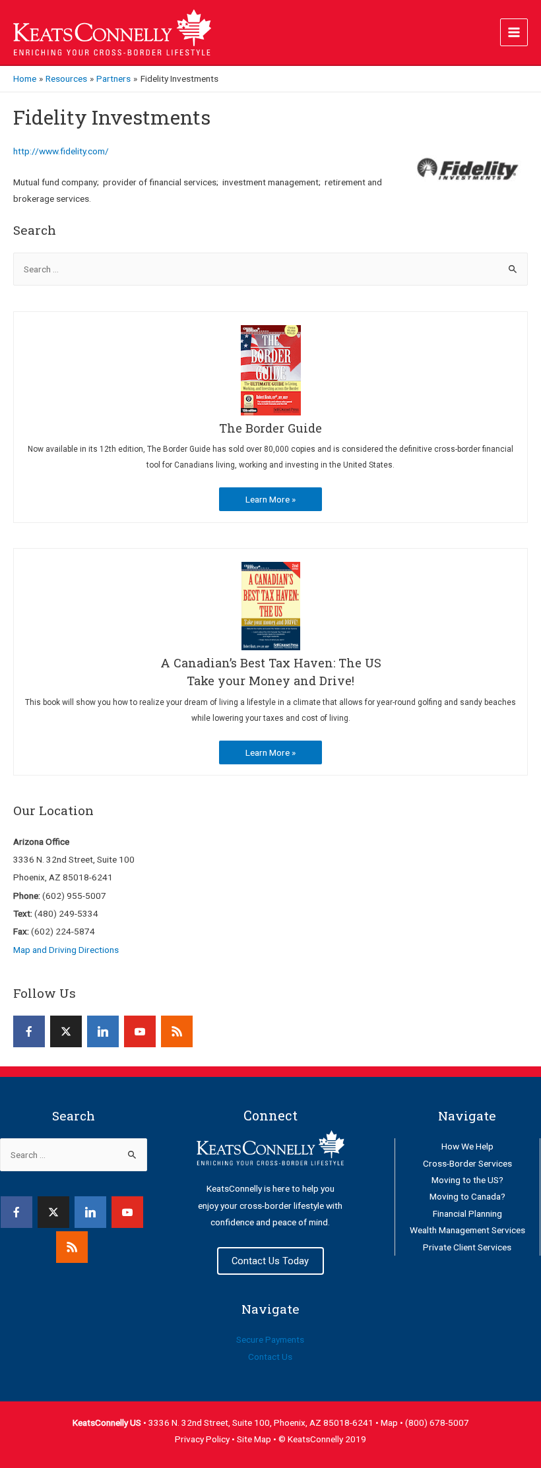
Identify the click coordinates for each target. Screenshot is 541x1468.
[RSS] (177, 1031)
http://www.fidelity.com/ (61, 151)
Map (390, 1422)
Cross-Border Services (467, 1163)
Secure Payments (270, 1339)
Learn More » (270, 499)
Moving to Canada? (467, 1196)
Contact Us (270, 1356)
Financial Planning (467, 1213)
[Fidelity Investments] (468, 168)
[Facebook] (29, 1031)
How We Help (467, 1146)
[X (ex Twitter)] (66, 1031)
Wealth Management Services (467, 1230)
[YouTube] (140, 1031)
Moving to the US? (467, 1180)
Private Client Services (467, 1247)
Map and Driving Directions (66, 949)
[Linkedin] (103, 1031)
